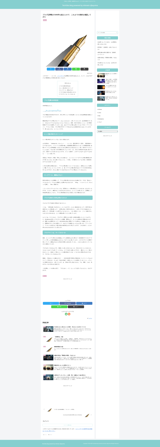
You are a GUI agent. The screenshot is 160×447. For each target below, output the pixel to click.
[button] (84, 69)
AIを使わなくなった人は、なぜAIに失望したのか (107, 63)
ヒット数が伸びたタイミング (66, 88)
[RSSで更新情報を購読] (69, 314)
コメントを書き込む (68, 425)
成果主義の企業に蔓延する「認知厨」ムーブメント (107, 53)
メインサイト (60, 76)
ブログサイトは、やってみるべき (67, 94)
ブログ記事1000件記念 (65, 86)
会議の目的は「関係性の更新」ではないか (107, 58)
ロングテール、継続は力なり (66, 90)
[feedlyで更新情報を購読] (66, 314)
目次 (66, 83)
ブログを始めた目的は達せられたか (68, 92)
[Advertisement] (68, 289)
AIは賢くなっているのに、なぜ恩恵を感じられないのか (107, 43)
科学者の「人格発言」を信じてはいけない (107, 48)
